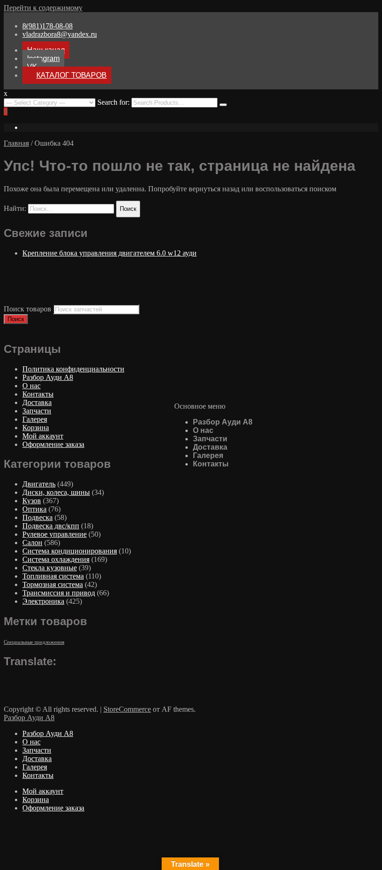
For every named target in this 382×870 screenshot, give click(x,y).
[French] (17, 681)
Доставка (210, 447)
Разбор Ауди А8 (222, 422)
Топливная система (53, 576)
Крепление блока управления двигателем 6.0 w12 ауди (109, 253)
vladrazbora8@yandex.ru (59, 34)
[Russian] (54, 681)
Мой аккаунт (42, 436)
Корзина (35, 428)
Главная (16, 143)
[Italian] (36, 681)
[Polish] (45, 681)
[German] (26, 681)
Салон (32, 542)
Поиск (15, 319)
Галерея (208, 455)
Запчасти (210, 439)
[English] (8, 681)
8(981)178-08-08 (47, 26)
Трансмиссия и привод (58, 593)
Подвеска (37, 517)
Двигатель (38, 484)
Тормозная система (52, 584)
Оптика (34, 509)
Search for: (113, 102)
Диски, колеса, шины (56, 492)
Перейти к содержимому (43, 8)
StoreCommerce (127, 709)
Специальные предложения (34, 642)
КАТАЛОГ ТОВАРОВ (71, 75)
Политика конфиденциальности (73, 369)
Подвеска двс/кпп (50, 526)
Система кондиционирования (69, 551)
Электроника (43, 601)
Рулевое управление (54, 534)
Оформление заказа (53, 444)
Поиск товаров (27, 309)
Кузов (31, 501)
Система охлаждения (55, 559)
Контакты (211, 464)
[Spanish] (64, 681)
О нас (203, 430)
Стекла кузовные (49, 568)
